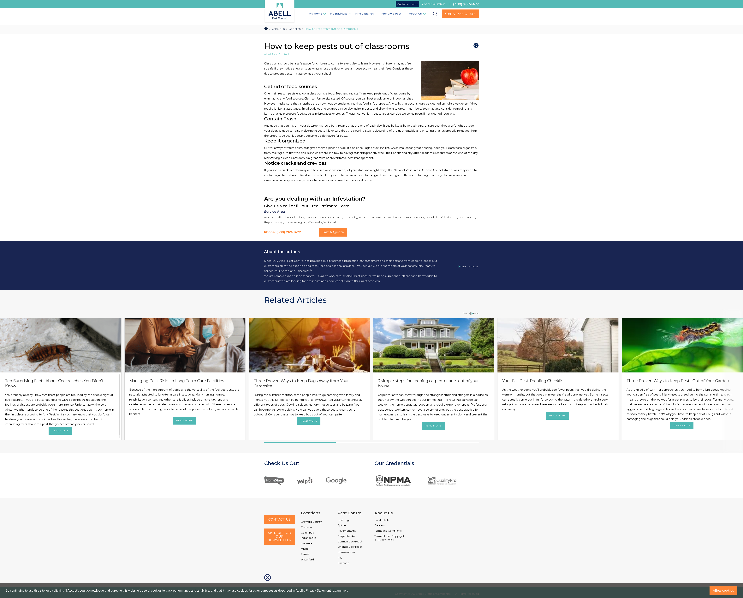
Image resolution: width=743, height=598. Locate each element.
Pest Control (350, 513)
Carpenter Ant (347, 536)
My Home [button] (315, 13)
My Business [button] (339, 13)
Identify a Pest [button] (391, 13)
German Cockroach (350, 541)
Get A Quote (333, 232)
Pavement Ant (347, 530)
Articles (294, 28)
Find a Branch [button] (364, 13)
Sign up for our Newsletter (279, 536)
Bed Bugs (344, 520)
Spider (342, 525)
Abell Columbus (434, 3)
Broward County (311, 521)
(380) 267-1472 (466, 4)
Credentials (381, 520)
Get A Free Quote (460, 14)
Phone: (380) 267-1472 (282, 232)
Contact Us (279, 519)
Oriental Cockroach (350, 546)
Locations (310, 513)
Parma (305, 554)
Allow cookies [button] (723, 590)
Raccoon (343, 563)
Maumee (306, 543)
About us (383, 513)
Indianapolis (308, 537)
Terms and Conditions (387, 530)
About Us (278, 28)
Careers (379, 525)
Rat (340, 557)
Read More (60, 430)
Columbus (307, 532)
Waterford (307, 559)
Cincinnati (307, 527)
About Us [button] (415, 13)
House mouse (346, 552)
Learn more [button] (340, 590)
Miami (304, 548)
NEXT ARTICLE (469, 266)
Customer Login (407, 4)
